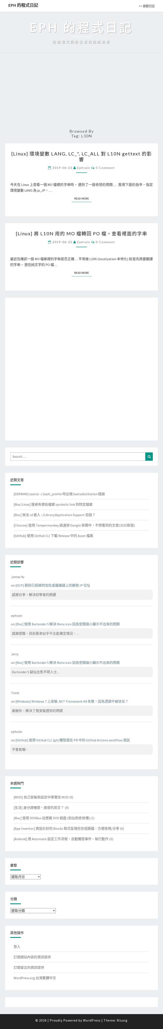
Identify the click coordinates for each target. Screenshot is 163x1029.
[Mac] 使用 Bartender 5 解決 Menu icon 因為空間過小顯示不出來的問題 (67, 624)
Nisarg (122, 1020)
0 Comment (105, 167)
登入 (17, 946)
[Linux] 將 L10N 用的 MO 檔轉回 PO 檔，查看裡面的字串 (81, 233)
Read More (82, 198)
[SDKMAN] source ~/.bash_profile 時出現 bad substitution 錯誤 (59, 494)
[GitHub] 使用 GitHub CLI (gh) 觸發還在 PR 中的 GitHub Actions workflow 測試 (72, 740)
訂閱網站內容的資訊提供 (32, 957)
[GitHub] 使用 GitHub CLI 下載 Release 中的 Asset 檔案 (53, 536)
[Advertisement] (81, 93)
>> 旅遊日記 (147, 6)
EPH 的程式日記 (23, 5)
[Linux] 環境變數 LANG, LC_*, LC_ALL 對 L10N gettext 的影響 (81, 156)
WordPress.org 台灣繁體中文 (35, 978)
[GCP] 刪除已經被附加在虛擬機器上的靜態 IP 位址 (52, 585)
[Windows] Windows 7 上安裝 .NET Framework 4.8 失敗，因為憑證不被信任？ (71, 701)
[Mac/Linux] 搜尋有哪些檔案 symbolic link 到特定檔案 (53, 504)
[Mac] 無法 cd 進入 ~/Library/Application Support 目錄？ (55, 515)
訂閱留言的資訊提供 (29, 967)
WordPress (92, 1020)
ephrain (83, 167)
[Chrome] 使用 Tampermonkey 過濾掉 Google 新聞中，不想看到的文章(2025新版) (74, 525)
